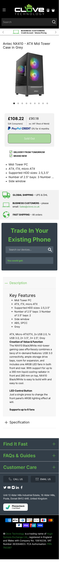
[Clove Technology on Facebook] (21, 488)
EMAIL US (45, 479)
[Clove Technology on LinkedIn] (17, 488)
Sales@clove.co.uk (29, 206)
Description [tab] (18, 283)
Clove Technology (14, 533)
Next (55, 31)
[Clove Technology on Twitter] (5, 488)
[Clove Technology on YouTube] (9, 488)
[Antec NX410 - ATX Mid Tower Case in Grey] (29, 74)
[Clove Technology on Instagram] (13, 488)
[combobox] (26, 22)
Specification (19, 422)
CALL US (18, 479)
